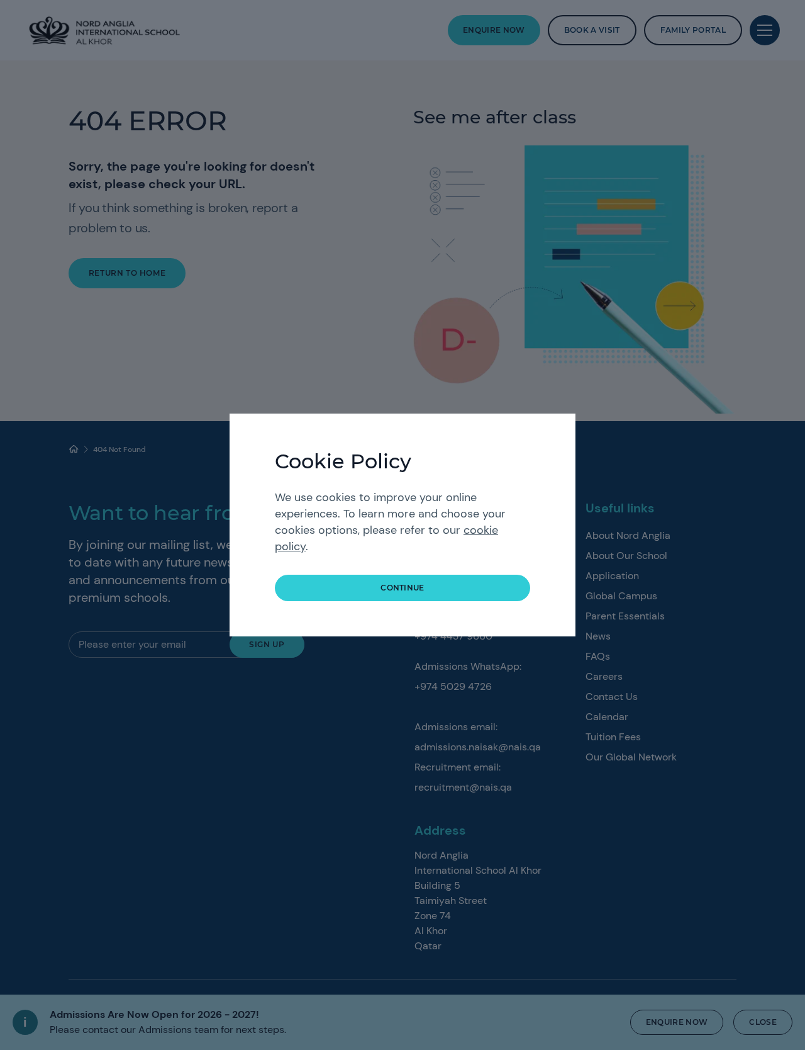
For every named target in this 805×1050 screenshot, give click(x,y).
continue (402, 587)
